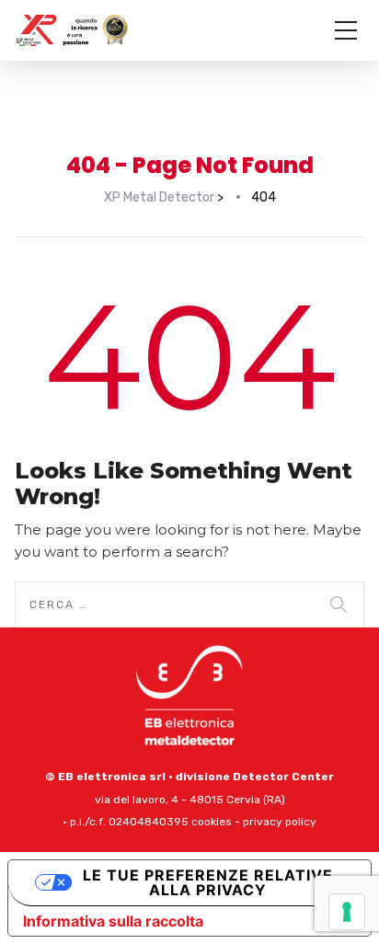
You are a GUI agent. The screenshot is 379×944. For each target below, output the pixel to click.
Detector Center (283, 776)
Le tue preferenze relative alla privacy (208, 882)
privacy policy (279, 821)
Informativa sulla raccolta (113, 921)
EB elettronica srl (112, 776)
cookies (211, 821)
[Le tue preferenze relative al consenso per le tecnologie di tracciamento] (346, 911)
